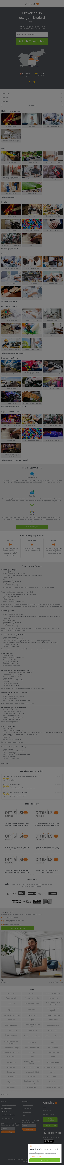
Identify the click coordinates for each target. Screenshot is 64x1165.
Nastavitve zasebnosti (35, 1156)
